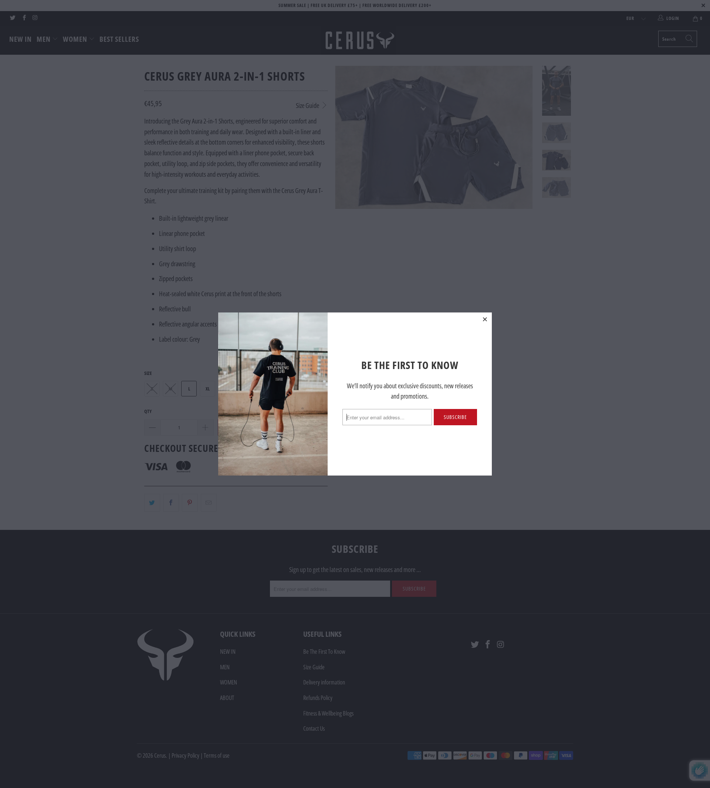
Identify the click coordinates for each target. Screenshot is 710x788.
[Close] (485, 319)
